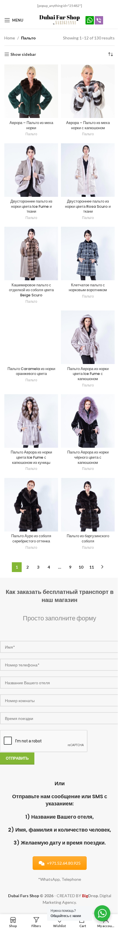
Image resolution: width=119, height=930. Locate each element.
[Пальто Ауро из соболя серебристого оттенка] (31, 504)
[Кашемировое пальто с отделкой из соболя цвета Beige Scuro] (31, 253)
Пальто (31, 134)
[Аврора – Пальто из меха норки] (31, 91)
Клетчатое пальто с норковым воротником (88, 288)
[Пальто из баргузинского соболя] (88, 504)
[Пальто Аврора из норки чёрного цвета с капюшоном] (88, 421)
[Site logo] (59, 19)
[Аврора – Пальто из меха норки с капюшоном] (88, 91)
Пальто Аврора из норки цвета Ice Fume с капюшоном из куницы (31, 457)
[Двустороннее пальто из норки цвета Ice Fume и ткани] (31, 170)
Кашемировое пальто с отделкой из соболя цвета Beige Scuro (31, 290)
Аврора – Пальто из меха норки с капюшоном (88, 125)
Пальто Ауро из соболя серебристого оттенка (31, 538)
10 (81, 567)
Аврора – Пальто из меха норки (31, 125)
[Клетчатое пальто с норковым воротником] (88, 253)
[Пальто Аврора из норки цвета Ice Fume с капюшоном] (88, 337)
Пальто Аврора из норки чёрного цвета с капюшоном (88, 457)
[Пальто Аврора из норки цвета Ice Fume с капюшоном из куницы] (31, 421)
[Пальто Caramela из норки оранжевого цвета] (31, 337)
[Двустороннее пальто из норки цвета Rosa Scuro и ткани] (88, 170)
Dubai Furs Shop (23, 895)
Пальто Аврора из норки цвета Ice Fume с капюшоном (88, 373)
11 (91, 567)
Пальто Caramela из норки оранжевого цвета (31, 371)
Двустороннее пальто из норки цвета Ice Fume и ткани (31, 206)
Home (9, 37)
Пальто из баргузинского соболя (88, 538)
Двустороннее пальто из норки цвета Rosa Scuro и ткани (88, 206)
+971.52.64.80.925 (64, 863)
